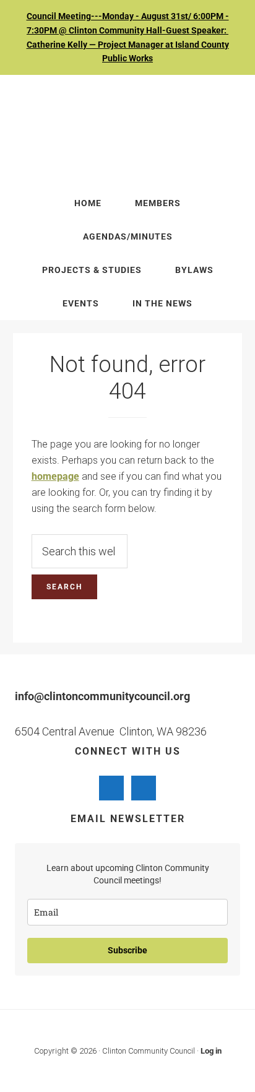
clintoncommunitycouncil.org (128, 131)
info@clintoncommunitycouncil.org (102, 696)
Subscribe (127, 950)
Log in (211, 1050)
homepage (55, 476)
